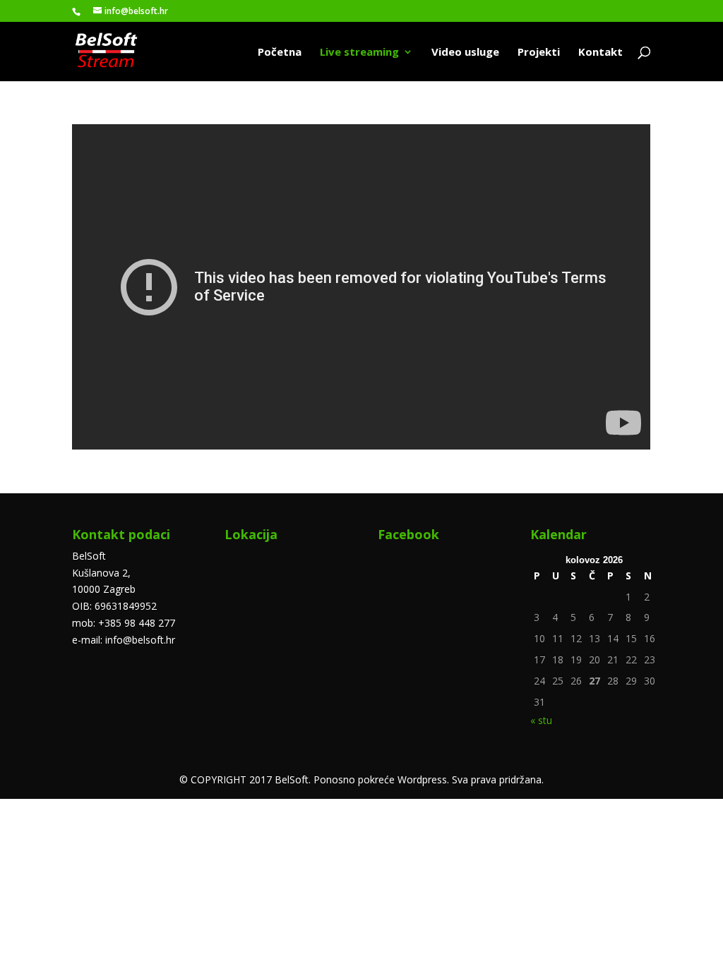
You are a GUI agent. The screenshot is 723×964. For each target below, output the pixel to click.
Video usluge (465, 53)
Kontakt (600, 53)
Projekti (539, 53)
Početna (279, 53)
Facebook (408, 534)
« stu (541, 720)
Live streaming (359, 53)
